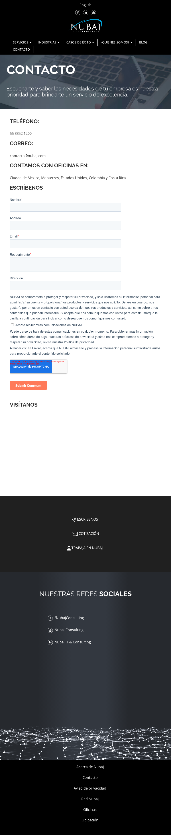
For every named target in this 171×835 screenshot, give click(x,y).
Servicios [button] (21, 42)
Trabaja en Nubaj (87, 547)
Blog (143, 42)
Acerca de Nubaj (90, 766)
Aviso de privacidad (90, 788)
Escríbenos (87, 519)
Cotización (88, 533)
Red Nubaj (90, 798)
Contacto (21, 49)
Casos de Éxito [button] (79, 42)
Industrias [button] (47, 42)
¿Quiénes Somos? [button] (115, 42)
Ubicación (90, 820)
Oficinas (90, 809)
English (85, 4)
